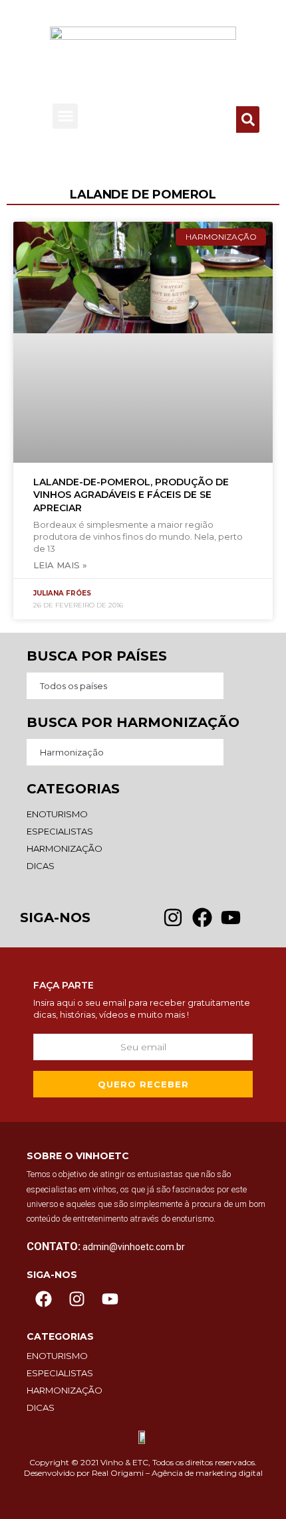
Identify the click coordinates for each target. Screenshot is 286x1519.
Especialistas (60, 831)
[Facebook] (43, 1299)
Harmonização (72, 752)
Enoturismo (57, 814)
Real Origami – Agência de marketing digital (177, 1473)
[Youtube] (109, 1299)
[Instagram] (76, 1299)
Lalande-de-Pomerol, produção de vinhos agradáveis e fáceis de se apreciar (131, 495)
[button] (65, 116)
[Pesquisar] (247, 119)
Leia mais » (60, 565)
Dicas (41, 865)
